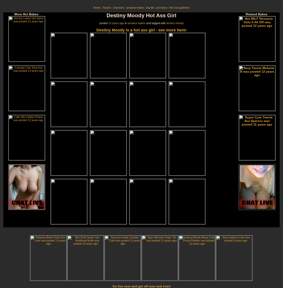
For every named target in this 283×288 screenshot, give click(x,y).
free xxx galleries (179, 7)
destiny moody (175, 23)
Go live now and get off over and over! (142, 286)
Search (107, 7)
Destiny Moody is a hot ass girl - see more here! (141, 30)
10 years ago (116, 23)
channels (118, 7)
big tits (150, 7)
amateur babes (135, 7)
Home (97, 7)
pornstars (161, 7)
